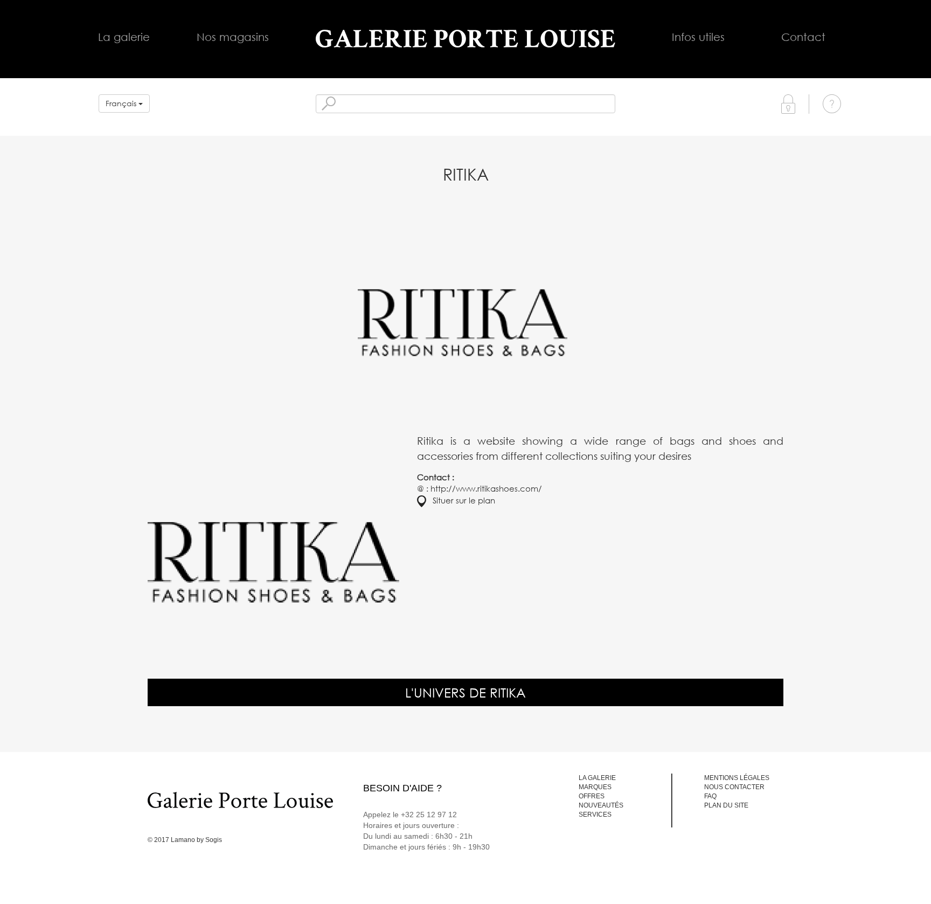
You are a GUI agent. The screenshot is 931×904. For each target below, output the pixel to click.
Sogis (213, 840)
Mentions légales (736, 778)
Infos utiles (698, 37)
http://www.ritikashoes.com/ (486, 488)
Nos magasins (233, 37)
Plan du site (726, 805)
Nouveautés (601, 805)
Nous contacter (734, 787)
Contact (803, 37)
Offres (592, 796)
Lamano (183, 840)
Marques (595, 787)
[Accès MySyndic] (788, 103)
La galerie (124, 37)
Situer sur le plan (460, 500)
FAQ (710, 796)
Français (122, 103)
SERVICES (595, 814)
